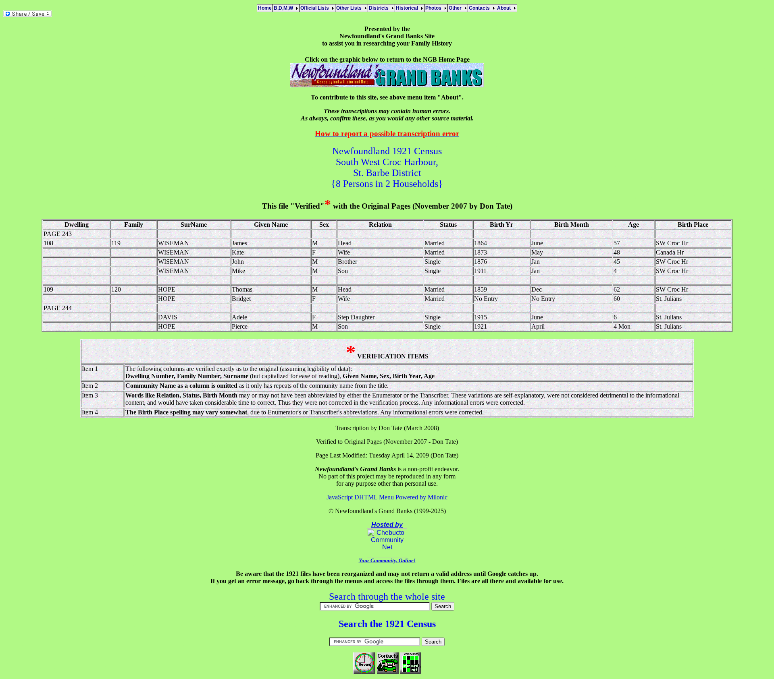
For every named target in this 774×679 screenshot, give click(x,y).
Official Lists (315, 8)
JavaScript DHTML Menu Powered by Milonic (387, 497)
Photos (434, 8)
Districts (380, 8)
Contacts (480, 8)
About (505, 8)
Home (265, 8)
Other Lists (350, 8)
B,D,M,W (284, 8)
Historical (408, 8)
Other (456, 8)
